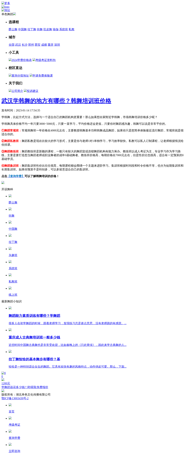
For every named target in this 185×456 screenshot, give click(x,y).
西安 (37, 44)
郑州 (31, 44)
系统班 (63, 29)
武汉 (18, 44)
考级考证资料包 (45, 60)
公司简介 (17, 90)
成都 (44, 44)
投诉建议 (32, 90)
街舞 (40, 29)
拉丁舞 (31, 29)
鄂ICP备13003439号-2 (15, 398)
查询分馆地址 (20, 75)
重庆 (50, 44)
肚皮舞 (47, 29)
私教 (71, 29)
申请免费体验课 (43, 75)
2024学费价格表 (22, 60)
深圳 (57, 44)
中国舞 (22, 29)
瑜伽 (56, 29)
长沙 (24, 44)
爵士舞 (13, 29)
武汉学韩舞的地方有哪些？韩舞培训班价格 (56, 100)
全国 (11, 44)
